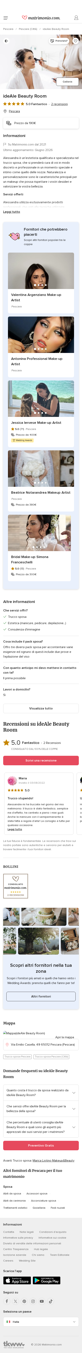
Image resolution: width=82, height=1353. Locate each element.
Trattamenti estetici (15, 1207)
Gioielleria (39, 1207)
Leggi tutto (11, 212)
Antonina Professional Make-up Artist (36, 361)
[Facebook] (6, 1301)
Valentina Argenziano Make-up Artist (36, 297)
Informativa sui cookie (52, 1237)
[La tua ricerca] (6, 41)
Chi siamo (38, 1255)
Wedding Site (27, 1260)
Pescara (8, 29)
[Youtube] (41, 1301)
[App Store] (17, 1283)
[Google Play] (47, 1283)
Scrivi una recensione (41, 761)
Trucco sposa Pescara (17, 1056)
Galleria (67, 81)
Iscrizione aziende (14, 1255)
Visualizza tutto (41, 708)
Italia (16, 1322)
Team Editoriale (59, 1255)
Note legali (27, 1232)
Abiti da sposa (12, 1193)
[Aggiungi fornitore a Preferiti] (75, 41)
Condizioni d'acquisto (52, 1232)
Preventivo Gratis (41, 1146)
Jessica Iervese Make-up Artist (36, 422)
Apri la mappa (64, 1037)
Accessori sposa (36, 1193)
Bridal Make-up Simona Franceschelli (29, 559)
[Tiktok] (50, 1301)
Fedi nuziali (58, 1207)
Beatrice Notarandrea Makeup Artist (40, 492)
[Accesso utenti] (76, 17)
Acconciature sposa (43, 1200)
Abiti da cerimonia (14, 1200)
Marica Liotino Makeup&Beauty (53, 1161)
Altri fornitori (41, 996)
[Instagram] (33, 1301)
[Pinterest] (24, 1301)
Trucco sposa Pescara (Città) (51, 1056)
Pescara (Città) (28, 29)
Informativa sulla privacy (18, 1237)
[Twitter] (15, 1301)
